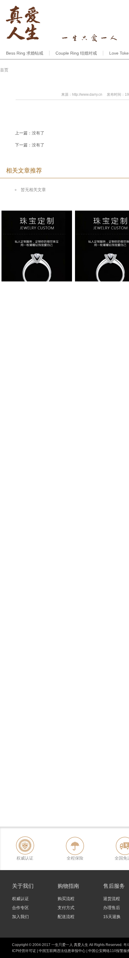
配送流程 (66, 916)
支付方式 (66, 907)
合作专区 (20, 907)
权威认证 (20, 898)
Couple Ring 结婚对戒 (76, 53)
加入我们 (20, 916)
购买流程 (66, 898)
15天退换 (112, 916)
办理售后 (111, 907)
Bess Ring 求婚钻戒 (24, 53)
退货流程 (111, 898)
